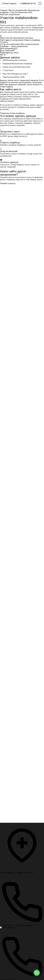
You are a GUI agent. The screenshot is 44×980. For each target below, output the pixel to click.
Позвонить (4, 113)
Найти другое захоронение (11, 40)
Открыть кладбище (32, 40)
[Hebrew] (6, 970)
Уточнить (4, 42)
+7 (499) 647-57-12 (28, 4)
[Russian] (8, 970)
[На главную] (7, 928)
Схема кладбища (17, 113)
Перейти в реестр (7, 183)
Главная (3, 10)
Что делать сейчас (24, 925)
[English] (4, 970)
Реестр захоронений (18, 10)
